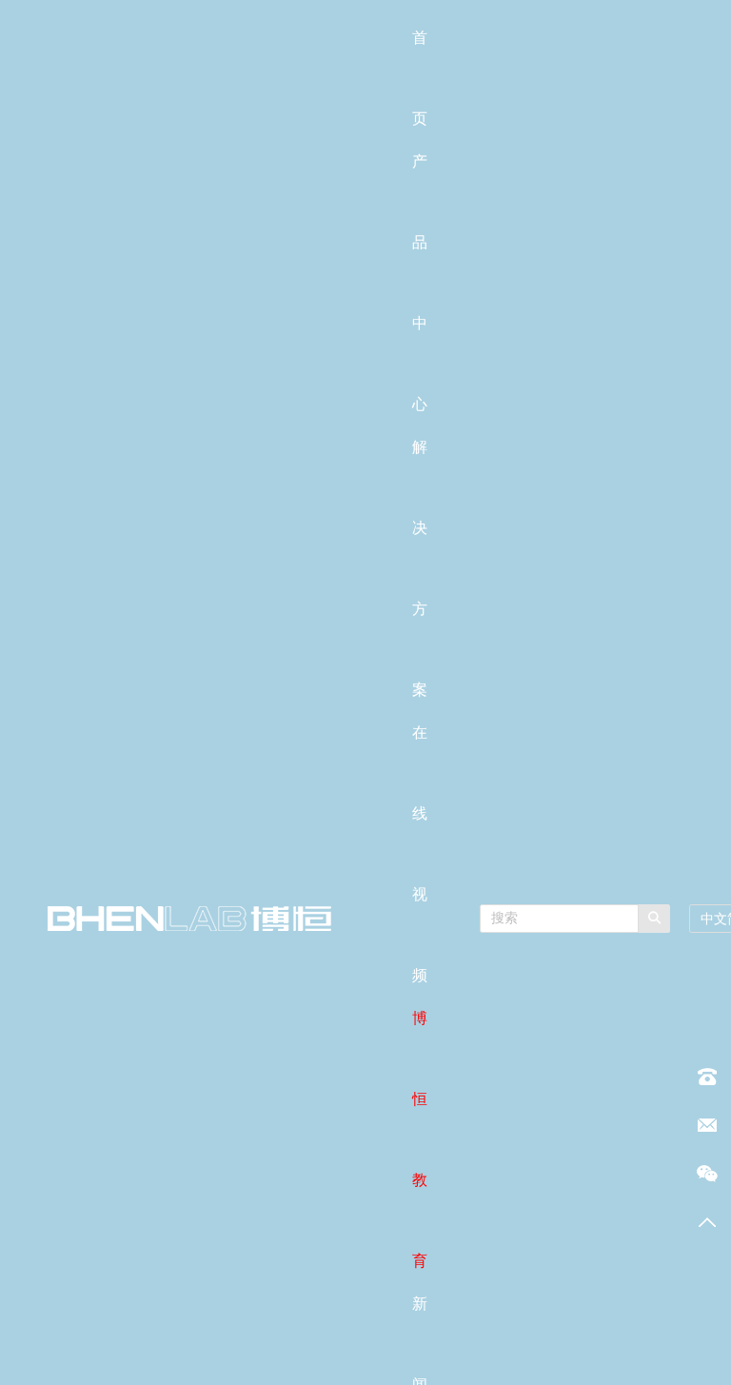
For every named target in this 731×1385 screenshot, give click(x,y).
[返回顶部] (707, 1222)
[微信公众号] (707, 1174)
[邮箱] (707, 1125)
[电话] (707, 1077)
